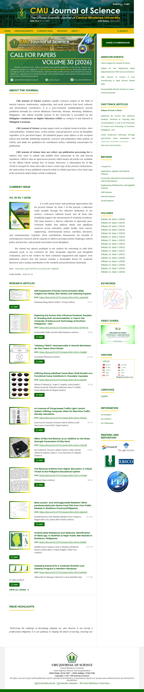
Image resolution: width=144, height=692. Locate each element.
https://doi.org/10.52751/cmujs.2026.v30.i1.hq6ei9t (63, 379)
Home (7, 31)
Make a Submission (118, 42)
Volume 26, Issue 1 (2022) (113, 247)
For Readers (106, 414)
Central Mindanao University (95, 683)
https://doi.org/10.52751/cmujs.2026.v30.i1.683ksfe (37, 269)
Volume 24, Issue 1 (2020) (113, 261)
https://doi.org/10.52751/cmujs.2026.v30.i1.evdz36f (63, 445)
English (104, 396)
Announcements (23, 31)
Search (123, 31)
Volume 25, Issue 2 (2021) (113, 250)
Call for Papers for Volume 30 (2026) (115, 63)
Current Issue (45, 31)
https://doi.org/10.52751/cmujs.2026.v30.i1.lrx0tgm (63, 572)
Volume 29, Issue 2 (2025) (113, 222)
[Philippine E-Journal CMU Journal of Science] (117, 491)
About (75, 31)
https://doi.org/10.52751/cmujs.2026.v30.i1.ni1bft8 (62, 542)
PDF (15, 307)
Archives (62, 31)
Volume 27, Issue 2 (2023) (113, 236)
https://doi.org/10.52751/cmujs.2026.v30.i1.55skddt (63, 352)
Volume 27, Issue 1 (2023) (113, 240)
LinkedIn (72, 683)
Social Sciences (107, 200)
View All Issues (17, 590)
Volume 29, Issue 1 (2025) (113, 226)
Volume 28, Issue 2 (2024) (113, 229)
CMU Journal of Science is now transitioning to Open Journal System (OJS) (118, 80)
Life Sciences (106, 192)
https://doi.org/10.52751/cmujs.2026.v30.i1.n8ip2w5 (63, 512)
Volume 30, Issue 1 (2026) (113, 219)
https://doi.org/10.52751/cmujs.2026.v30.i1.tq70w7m (63, 327)
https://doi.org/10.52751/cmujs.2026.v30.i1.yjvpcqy (63, 417)
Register (117, 4)
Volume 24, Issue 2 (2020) (113, 257)
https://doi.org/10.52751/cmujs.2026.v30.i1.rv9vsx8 (63, 475)
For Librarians (107, 423)
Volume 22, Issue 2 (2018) (113, 271)
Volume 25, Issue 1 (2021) (113, 254)
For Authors (106, 419)
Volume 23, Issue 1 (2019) (113, 268)
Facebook (50, 683)
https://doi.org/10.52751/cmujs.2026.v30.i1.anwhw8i (63, 297)
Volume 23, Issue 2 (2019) (113, 264)
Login (127, 4)
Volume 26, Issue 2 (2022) (113, 243)
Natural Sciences (108, 196)
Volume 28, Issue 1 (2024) (113, 233)
